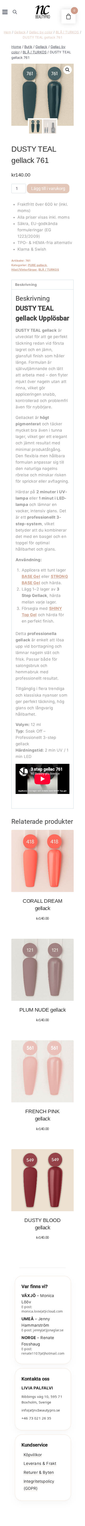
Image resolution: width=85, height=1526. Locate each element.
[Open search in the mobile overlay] (15, 12)
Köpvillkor (33, 1454)
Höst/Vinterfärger (24, 269)
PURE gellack (37, 265)
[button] (67, 70)
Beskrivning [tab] (26, 284)
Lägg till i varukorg (48, 188)
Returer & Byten (39, 1472)
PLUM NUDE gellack (42, 1010)
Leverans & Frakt (40, 1463)
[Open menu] (5, 12)
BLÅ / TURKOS (67, 32)
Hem (7, 32)
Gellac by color (40, 32)
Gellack (20, 32)
